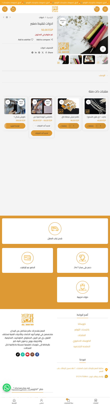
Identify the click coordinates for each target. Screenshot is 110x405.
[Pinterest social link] (39, 52)
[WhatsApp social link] (23, 354)
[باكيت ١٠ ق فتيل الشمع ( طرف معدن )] (95, 106)
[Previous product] (10, 17)
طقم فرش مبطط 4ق (70, 117)
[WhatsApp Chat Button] (7, 388)
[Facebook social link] (46, 52)
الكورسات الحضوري (82, 341)
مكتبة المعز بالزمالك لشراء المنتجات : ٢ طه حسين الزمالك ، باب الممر (80, 370)
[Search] (5, 9)
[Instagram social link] (32, 354)
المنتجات (82, 335)
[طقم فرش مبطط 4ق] (68, 106)
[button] (105, 35)
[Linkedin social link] (35, 52)
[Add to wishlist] (88, 102)
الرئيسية (50, 17)
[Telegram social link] (32, 52)
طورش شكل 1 (19, 117)
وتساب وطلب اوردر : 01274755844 (89, 376)
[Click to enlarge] (103, 49)
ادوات (41, 17)
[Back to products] (6, 17)
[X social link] (42, 52)
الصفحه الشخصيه (82, 346)
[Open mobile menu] (105, 9)
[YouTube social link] (27, 354)
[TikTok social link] (18, 354)
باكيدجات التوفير (81, 329)
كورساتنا (82, 324)
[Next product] (3, 17)
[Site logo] (55, 9)
